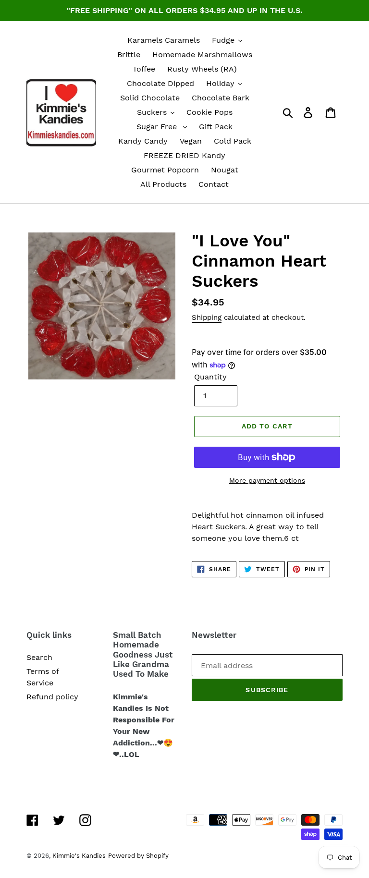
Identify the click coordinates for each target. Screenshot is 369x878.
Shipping (206, 317)
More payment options (267, 480)
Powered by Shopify (138, 855)
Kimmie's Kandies (79, 855)
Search (39, 657)
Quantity (210, 376)
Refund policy (52, 696)
